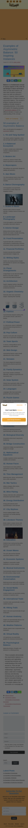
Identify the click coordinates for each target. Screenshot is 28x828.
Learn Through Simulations (14, 419)
